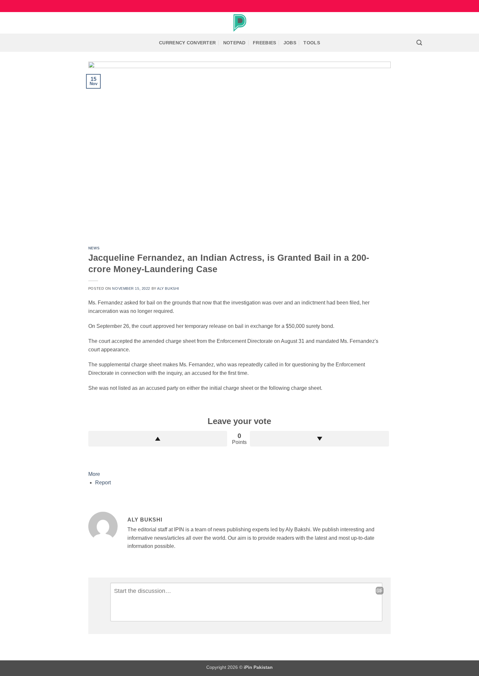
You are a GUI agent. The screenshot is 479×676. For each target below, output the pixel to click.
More (94, 474)
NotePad (234, 42)
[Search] (419, 43)
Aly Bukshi (168, 288)
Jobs (289, 42)
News (93, 248)
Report (103, 482)
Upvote (157, 439)
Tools (311, 42)
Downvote (319, 439)
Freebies (264, 42)
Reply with (380, 591)
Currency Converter (187, 42)
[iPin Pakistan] (239, 23)
